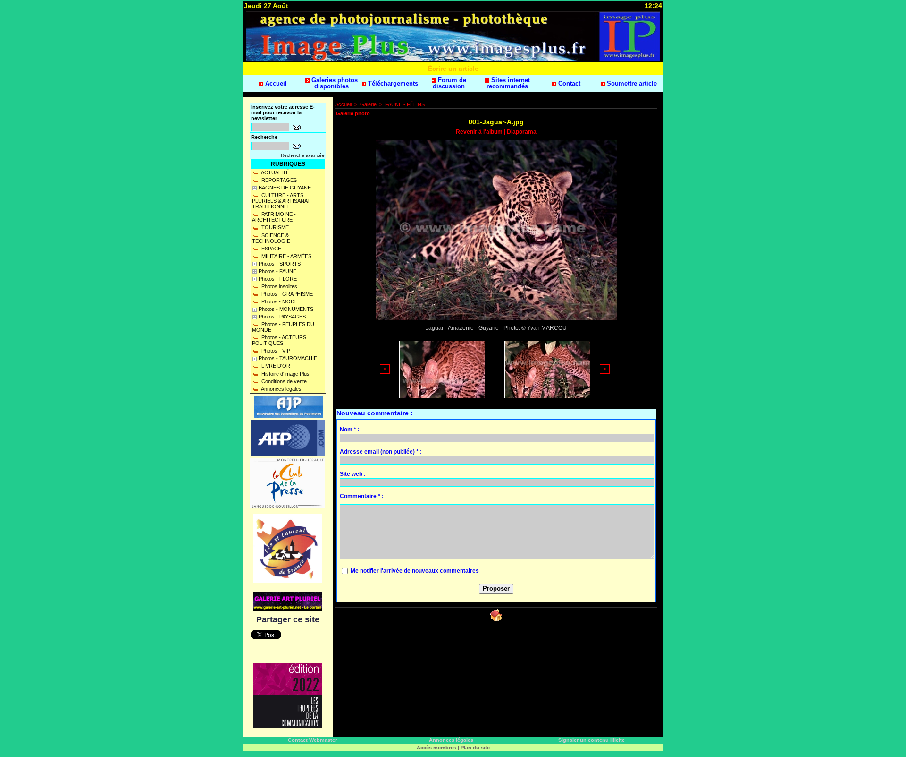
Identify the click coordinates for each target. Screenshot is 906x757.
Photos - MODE (279, 301)
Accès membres (436, 747)
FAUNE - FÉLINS (405, 104)
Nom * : (350, 429)
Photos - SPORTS (280, 264)
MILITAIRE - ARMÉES (285, 256)
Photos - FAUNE (277, 271)
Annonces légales (281, 389)
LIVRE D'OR (275, 366)
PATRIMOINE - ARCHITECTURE (274, 217)
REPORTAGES (278, 180)
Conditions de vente (283, 381)
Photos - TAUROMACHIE (288, 358)
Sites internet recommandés (508, 83)
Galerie (368, 104)
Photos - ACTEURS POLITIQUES (279, 340)
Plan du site (475, 747)
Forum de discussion (449, 83)
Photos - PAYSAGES (282, 316)
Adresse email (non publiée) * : (381, 451)
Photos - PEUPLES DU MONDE (283, 327)
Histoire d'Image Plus (285, 374)
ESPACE (270, 248)
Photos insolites (278, 286)
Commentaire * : (362, 496)
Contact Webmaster (312, 740)
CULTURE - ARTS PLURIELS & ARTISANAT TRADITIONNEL (281, 200)
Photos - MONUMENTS (286, 309)
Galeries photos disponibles (334, 83)
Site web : (353, 474)
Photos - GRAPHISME (286, 294)
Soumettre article (631, 83)
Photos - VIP (275, 350)
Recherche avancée (303, 155)
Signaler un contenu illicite (591, 740)
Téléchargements (392, 83)
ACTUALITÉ (274, 172)
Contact (568, 83)
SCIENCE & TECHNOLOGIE (271, 238)
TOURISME (274, 227)
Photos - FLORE (278, 279)
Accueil (275, 83)
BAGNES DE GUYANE (285, 187)
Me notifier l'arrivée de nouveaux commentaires (415, 571)
